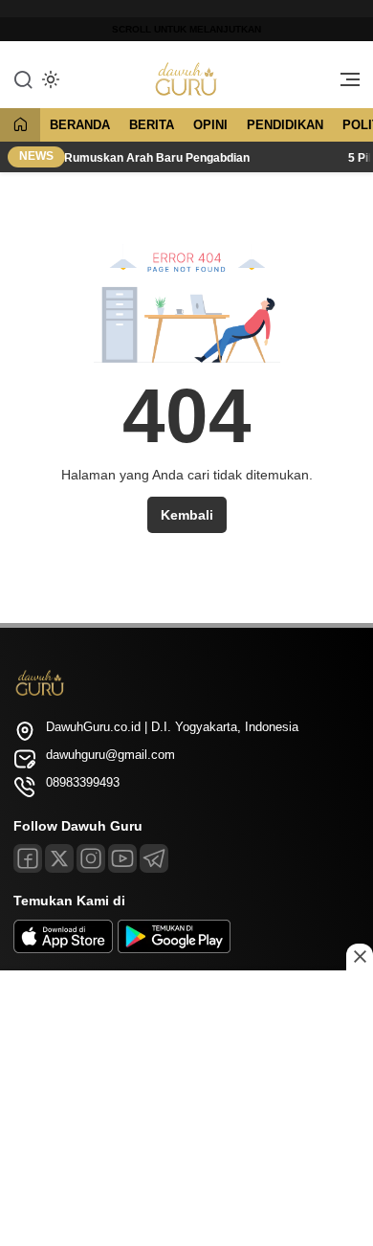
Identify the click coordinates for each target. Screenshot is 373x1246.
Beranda (80, 125)
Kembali (187, 515)
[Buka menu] (343, 84)
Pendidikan (285, 125)
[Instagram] (91, 858)
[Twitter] (59, 858)
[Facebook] (27, 858)
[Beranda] (20, 126)
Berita (151, 125)
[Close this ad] (359, 957)
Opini (210, 125)
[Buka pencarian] (23, 78)
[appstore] (63, 949)
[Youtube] (122, 858)
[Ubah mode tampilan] (48, 79)
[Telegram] (154, 858)
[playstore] (174, 949)
